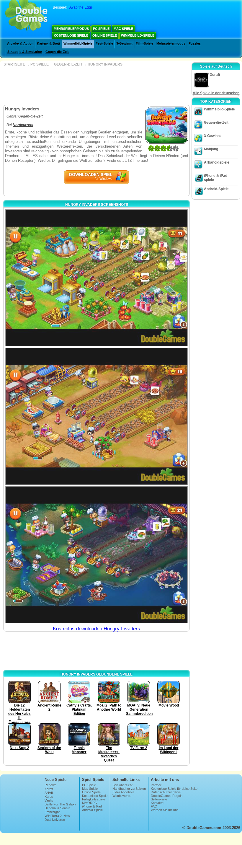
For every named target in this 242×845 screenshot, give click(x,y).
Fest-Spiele (104, 43)
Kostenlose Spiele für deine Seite (174, 788)
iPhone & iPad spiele (215, 178)
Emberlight (52, 812)
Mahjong (211, 149)
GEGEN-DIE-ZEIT (68, 64)
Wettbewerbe (121, 795)
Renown (50, 785)
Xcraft (49, 789)
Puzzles (195, 43)
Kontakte (157, 803)
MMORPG (89, 803)
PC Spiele (101, 28)
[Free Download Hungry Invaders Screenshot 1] (96, 277)
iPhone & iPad (92, 806)
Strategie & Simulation (24, 51)
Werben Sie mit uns (165, 810)
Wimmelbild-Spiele (137, 35)
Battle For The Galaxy (60, 804)
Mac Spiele (123, 28)
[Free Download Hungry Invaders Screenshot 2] (96, 416)
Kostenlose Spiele (71, 35)
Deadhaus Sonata (57, 808)
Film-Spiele (144, 43)
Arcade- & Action (20, 43)
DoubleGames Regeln (166, 795)
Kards (49, 796)
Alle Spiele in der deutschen (216, 93)
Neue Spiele (55, 779)
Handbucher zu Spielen (129, 788)
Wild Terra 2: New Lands (57, 817)
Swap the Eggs (80, 7)
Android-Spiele (216, 189)
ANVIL (49, 793)
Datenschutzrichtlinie (166, 792)
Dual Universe (55, 819)
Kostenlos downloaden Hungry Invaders (96, 629)
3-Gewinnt (124, 43)
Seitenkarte (159, 799)
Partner (156, 785)
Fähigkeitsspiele (93, 799)
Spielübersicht (122, 785)
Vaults (49, 800)
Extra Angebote (123, 792)
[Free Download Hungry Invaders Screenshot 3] (96, 554)
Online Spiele (104, 35)
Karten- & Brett (48, 43)
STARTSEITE (14, 64)
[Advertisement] (96, 85)
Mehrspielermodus (71, 28)
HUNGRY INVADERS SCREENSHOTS (96, 205)
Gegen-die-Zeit (57, 51)
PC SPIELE (39, 64)
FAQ (154, 806)
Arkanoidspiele (216, 162)
